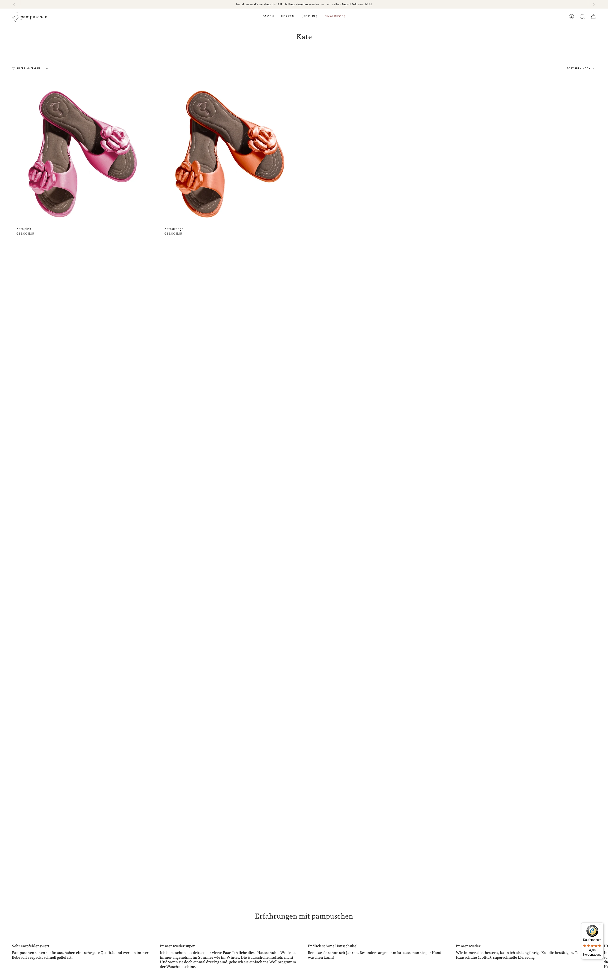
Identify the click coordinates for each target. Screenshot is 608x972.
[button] (268, 17)
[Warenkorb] (593, 17)
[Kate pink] (82, 154)
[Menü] (600, 925)
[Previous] (14, 4)
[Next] (594, 4)
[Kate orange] (230, 154)
